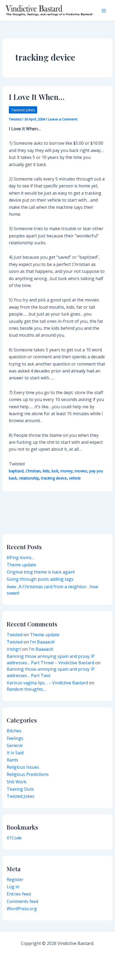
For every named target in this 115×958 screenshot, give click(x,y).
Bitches (14, 731)
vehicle (75, 478)
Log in (13, 887)
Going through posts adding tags (40, 579)
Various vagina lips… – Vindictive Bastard (47, 683)
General (14, 745)
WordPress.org (22, 909)
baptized (16, 470)
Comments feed (22, 901)
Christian (33, 470)
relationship (29, 478)
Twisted (14, 635)
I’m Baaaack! (42, 642)
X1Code (14, 838)
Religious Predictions (28, 774)
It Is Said (15, 753)
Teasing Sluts (20, 789)
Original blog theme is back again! (41, 572)
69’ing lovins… (20, 557)
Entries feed (19, 894)
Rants (12, 760)
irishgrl (14, 649)
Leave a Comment (62, 119)
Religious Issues (23, 767)
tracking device (54, 478)
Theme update (21, 565)
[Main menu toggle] (104, 11)
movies (81, 470)
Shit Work (16, 782)
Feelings (15, 738)
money (66, 470)
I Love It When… (37, 97)
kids (46, 470)
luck (55, 470)
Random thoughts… (26, 689)
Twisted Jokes (23, 109)
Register (15, 879)
